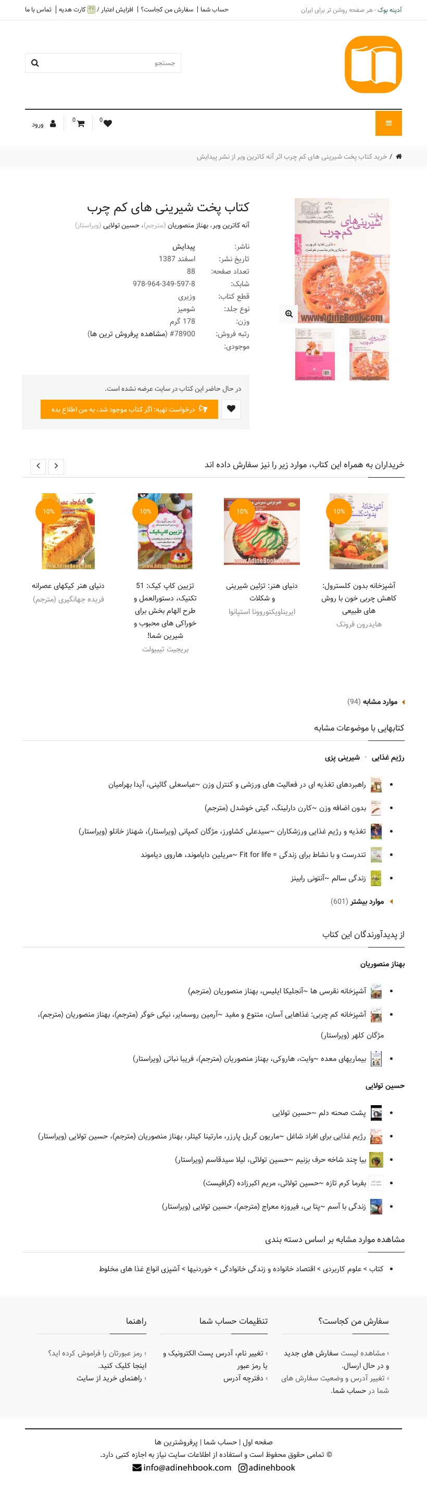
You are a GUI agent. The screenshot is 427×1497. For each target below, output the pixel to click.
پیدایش (183, 246)
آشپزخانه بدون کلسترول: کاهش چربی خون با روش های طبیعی (359, 598)
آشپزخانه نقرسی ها (339, 991)
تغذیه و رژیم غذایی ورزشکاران (322, 831)
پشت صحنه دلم (343, 1113)
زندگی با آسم (348, 1206)
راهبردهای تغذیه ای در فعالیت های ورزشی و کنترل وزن (285, 784)
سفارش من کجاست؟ (167, 9)
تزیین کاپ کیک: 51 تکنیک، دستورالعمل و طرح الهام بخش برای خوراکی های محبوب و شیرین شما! (165, 611)
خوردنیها (199, 1269)
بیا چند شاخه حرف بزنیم (332, 1160)
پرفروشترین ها (176, 1442)
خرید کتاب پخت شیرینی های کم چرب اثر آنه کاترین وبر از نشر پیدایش (292, 156)
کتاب (376, 1269)
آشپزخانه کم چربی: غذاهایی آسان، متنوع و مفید (296, 1014)
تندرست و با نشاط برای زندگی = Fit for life (304, 855)
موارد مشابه (380, 702)
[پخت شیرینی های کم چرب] (289, 314)
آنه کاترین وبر (230, 225)
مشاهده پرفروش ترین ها (127, 334)
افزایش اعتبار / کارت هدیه (96, 10)
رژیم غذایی (388, 757)
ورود (38, 124)
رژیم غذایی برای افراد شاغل (327, 1136)
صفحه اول (258, 1442)
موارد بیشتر (367, 901)
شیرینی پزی (342, 757)
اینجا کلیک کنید (123, 1366)
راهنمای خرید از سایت (109, 1378)
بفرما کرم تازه (347, 1183)
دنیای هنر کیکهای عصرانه (68, 586)
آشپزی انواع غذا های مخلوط (139, 1269)
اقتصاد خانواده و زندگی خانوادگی (267, 1269)
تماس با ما (38, 9)
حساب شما (214, 9)
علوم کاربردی (342, 1269)
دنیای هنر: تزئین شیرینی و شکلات (262, 592)
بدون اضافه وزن (343, 808)
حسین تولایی (121, 225)
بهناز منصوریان (188, 225)
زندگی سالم (350, 878)
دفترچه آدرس (243, 1378)
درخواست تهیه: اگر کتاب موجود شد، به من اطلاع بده (124, 409)
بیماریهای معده (344, 1059)
